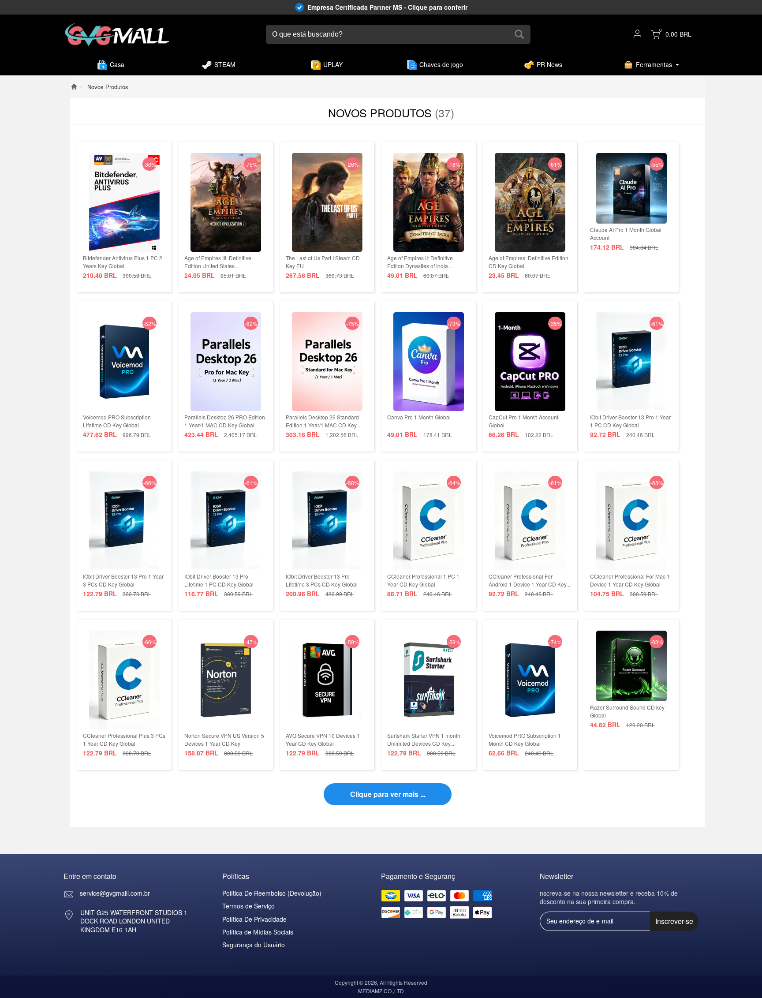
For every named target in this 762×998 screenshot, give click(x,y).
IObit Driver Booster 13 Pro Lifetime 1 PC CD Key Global (219, 580)
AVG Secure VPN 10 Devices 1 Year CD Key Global (323, 739)
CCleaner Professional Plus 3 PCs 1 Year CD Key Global (124, 739)
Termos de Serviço (248, 905)
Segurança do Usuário (253, 944)
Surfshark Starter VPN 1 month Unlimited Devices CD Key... (423, 739)
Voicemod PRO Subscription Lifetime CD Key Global (117, 421)
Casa (117, 64)
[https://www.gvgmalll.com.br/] (117, 34)
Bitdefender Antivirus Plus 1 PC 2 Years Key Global (122, 261)
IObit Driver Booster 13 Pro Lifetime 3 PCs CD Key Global (322, 580)
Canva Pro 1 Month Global (419, 417)
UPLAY (333, 64)
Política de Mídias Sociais (257, 931)
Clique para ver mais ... (388, 794)
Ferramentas (654, 64)
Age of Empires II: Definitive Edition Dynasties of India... (420, 261)
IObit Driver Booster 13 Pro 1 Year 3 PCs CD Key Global (123, 580)
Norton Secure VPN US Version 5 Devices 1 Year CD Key (224, 739)
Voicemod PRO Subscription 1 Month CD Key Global (525, 739)
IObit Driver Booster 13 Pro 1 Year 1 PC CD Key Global (630, 421)
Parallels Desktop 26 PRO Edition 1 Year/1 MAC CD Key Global (224, 421)
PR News (549, 64)
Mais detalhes (125, 244)
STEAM (224, 64)
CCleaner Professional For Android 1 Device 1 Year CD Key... (529, 580)
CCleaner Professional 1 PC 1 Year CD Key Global (423, 580)
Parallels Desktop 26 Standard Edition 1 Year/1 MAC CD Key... (323, 421)
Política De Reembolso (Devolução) (271, 893)
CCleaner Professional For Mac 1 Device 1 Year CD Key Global (630, 580)
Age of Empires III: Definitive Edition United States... (217, 261)
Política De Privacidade (254, 919)
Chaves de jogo (441, 64)
